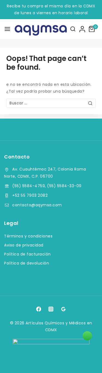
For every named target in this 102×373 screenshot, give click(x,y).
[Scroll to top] (87, 361)
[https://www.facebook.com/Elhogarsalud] (39, 309)
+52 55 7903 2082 (30, 195)
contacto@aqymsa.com (37, 205)
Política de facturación (27, 254)
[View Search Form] (73, 29)
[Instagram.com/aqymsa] (51, 309)
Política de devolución (26, 263)
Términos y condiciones (28, 236)
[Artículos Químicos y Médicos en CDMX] (32, 29)
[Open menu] (7, 29)
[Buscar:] (51, 103)
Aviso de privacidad (24, 245)
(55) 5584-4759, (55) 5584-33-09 (47, 186)
